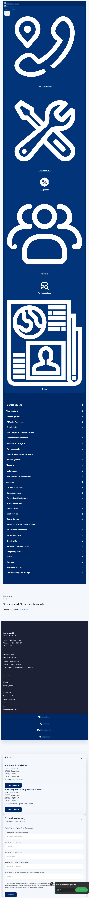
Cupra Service (13, 519)
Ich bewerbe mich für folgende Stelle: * (17, 832)
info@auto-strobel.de (15, 646)
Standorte (6, 675)
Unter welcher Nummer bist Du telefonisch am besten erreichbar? (25, 872)
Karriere (10, 562)
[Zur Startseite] (12, 8)
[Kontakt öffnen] (12, 3)
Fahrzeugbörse (8, 679)
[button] (72, 888)
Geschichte (12, 541)
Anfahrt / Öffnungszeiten (18, 546)
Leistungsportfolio (15, 488)
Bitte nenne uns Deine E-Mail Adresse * (17, 862)
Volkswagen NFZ (9, 696)
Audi (4, 703)
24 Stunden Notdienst (17, 530)
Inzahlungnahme (8, 686)
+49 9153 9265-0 (15, 640)
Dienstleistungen (14, 493)
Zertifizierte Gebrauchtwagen (20, 454)
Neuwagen (12, 411)
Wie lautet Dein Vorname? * (13, 842)
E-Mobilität (12, 427)
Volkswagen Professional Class (20, 432)
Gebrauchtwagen (15, 443)
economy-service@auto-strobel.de (20, 667)
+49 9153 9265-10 (15, 662)
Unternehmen (13, 535)
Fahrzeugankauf (14, 459)
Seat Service (12, 514)
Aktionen (6, 682)
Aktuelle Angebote (15, 422)
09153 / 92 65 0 (11, 774)
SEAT (5, 706)
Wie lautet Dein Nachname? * (14, 852)
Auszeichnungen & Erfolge (18, 572)
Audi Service (12, 509)
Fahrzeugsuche (14, 404)
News (9, 557)
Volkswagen (12, 471)
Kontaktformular (14, 567)
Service (10, 482)
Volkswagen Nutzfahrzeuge (19, 476)
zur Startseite (24, 609)
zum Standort (13, 785)
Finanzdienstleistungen (17, 498)
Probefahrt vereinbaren (17, 438)
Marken (10, 465)
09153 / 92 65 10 (12, 798)
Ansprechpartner (14, 551)
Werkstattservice (14, 503)
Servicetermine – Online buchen (21, 524)
